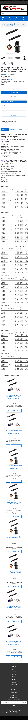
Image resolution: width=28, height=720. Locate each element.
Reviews (21, 127)
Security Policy (14, 695)
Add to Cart (14, 92)
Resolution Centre (14, 674)
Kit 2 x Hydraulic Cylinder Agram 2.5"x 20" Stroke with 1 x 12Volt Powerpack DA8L (14, 467)
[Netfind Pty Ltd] (14, 7)
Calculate (14, 115)
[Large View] (3, 57)
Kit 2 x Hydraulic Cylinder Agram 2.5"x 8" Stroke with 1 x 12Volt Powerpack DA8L (14, 573)
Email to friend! (12, 74)
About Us (14, 679)
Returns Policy (14, 692)
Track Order (14, 671)
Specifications (13, 129)
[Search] (25, 13)
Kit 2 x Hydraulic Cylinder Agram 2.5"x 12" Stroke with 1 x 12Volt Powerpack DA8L (14, 502)
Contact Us (14, 682)
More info (10, 79)
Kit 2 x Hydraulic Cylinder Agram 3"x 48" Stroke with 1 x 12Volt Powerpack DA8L (14, 537)
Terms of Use (14, 687)
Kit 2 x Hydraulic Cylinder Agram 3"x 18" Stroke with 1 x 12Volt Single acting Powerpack (14, 643)
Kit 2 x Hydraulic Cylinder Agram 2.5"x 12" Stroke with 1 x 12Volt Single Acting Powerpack (14, 397)
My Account (14, 669)
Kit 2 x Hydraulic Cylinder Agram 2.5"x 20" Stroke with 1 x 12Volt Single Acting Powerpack (14, 432)
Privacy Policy (14, 689)
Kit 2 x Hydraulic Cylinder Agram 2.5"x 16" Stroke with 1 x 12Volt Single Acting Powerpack (14, 608)
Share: (2, 74)
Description (4, 129)
